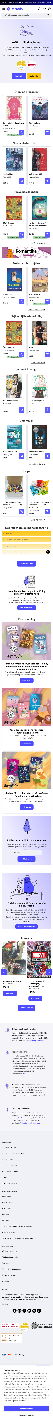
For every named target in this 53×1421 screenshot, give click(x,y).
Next (49, 972)
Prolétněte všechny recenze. (30, 1123)
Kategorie (5, 1214)
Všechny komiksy (26, 1008)
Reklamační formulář (10, 1171)
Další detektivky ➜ (36, 464)
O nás (4, 1177)
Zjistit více (22, 1401)
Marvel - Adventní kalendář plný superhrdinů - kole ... (37, 983)
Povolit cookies (26, 1408)
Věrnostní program (9, 1251)
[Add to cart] (21, 132)
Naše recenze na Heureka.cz (13, 1153)
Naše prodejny (8, 1159)
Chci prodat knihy (26, 608)
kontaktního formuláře (11, 1297)
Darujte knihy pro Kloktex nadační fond (17, 1238)
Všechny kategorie (26, 564)
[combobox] (26, 15)
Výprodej (5, 1220)
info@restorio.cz (36, 1297)
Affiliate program (8, 1275)
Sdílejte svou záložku (10, 1183)
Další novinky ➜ (38, 243)
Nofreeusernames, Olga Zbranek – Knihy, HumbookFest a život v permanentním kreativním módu (26, 666)
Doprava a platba (9, 1147)
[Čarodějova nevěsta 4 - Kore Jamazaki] (14, 960)
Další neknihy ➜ (38, 519)
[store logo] (15, 9)
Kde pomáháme (8, 1232)
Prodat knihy (33, 76)
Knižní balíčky (7, 1208)
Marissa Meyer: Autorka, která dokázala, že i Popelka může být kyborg (26, 795)
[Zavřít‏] (50, 2)
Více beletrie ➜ (38, 362)
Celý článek (26, 680)
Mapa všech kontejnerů (26, 927)
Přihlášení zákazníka (9, 1165)
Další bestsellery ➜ (36, 309)
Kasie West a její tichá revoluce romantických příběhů (26, 731)
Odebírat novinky (26, 859)
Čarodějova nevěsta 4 (12, 981)
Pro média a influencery (11, 1269)
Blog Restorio (7, 1263)
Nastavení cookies (26, 1415)
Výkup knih (6, 1196)
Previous (4, 972)
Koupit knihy (19, 76)
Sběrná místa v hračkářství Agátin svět (17, 1226)
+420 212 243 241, (18, 1299)
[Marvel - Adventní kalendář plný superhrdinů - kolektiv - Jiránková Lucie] (39, 960)
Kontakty (5, 1281)
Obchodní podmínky (10, 1257)
